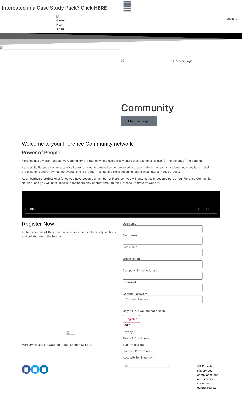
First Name (130, 235)
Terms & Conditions (136, 338)
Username (129, 223)
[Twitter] (35, 369)
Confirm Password (135, 293)
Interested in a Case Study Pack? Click (54, 8)
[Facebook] (26, 369)
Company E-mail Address (140, 270)
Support (231, 18)
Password (129, 282)
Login (126, 325)
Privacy (128, 332)
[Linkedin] (44, 369)
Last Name (130, 247)
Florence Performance (138, 351)
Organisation (131, 258)
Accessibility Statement (138, 357)
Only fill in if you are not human (144, 310)
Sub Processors (133, 344)
